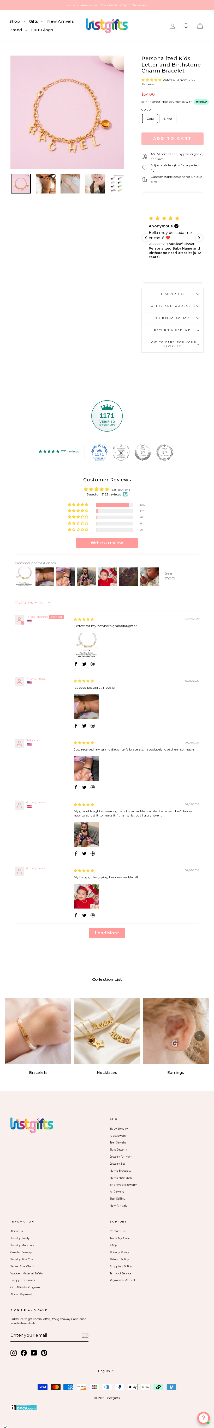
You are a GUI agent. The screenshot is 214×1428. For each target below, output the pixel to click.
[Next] (199, 1036)
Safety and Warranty (172, 306)
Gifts (34, 21)
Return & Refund (172, 330)
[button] (152, 80)
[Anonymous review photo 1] (86, 706)
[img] (84, 619)
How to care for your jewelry (172, 344)
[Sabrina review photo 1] (86, 768)
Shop (15, 21)
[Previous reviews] (145, 237)
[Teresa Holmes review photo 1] (86, 644)
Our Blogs (42, 29)
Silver (168, 118)
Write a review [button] (107, 542)
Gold (150, 118)
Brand (16, 29)
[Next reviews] (199, 237)
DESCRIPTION (172, 294)
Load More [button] (107, 932)
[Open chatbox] (203, 1418)
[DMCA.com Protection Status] (107, 1408)
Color (147, 109)
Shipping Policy (172, 318)
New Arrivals (60, 21)
